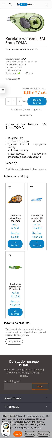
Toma (18, 70)
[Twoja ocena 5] (36, 61)
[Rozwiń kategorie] (4, 4)
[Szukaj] (10, 4)
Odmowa (29, 434)
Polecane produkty (16, 176)
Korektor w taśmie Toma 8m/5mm (15, 218)
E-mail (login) (11, 381)
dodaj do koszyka (37, 101)
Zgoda (18, 434)
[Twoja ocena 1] (22, 61)
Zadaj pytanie (14, 341)
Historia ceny (11, 78)
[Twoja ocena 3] (29, 61)
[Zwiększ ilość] (8, 101)
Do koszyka (15, 244)
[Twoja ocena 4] (32, 61)
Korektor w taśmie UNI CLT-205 (37, 218)
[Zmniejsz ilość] (19, 101)
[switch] (5, 434)
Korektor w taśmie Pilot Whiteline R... (15, 287)
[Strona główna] (26, 4)
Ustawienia (43, 434)
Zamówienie (13, 398)
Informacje (12, 407)
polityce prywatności (31, 427)
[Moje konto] (46, 4)
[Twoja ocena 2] (25, 61)
